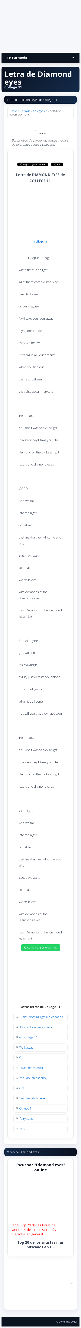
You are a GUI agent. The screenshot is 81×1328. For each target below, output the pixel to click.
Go (21, 1058)
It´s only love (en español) (36, 1027)
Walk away (26, 1047)
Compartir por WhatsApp (41, 947)
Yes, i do (24, 1129)
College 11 (40, 111)
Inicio (15, 111)
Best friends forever (32, 1098)
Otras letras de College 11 (40, 1007)
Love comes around (32, 1068)
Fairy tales (26, 1119)
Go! (21, 1088)
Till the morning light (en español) (41, 1017)
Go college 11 (28, 1037)
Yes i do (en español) (33, 1078)
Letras (26, 111)
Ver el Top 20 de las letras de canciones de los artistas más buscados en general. (33, 1229)
